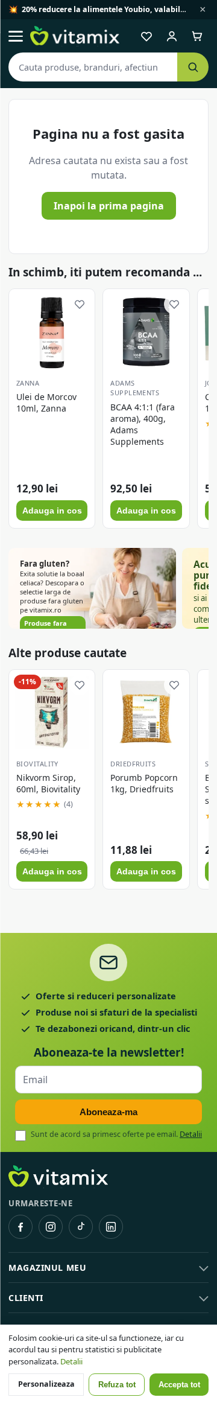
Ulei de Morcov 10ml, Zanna (46, 402)
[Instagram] (51, 1227)
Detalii (191, 1134)
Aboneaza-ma (108, 1112)
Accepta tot (179, 1385)
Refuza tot (117, 1385)
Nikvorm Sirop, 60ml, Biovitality (48, 783)
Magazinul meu (47, 1267)
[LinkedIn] (111, 1227)
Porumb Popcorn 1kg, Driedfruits (144, 783)
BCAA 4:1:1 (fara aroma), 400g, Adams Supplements (142, 424)
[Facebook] (20, 1227)
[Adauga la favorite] (79, 304)
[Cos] (197, 36)
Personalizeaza (46, 1384)
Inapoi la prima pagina (109, 205)
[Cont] (171, 36)
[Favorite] (146, 36)
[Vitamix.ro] (74, 36)
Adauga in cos (52, 510)
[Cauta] (193, 66)
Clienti (25, 1297)
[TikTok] (81, 1227)
